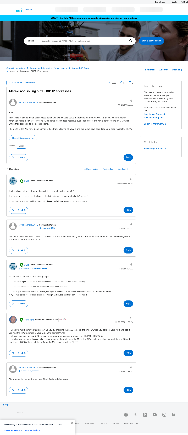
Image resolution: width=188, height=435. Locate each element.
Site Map (115, 423)
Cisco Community (14, 68)
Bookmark (150, 70)
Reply (128, 157)
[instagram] (164, 415)
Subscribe (163, 70)
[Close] (72, 423)
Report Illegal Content (132, 423)
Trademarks (103, 423)
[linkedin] (145, 415)
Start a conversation (151, 41)
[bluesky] (173, 414)
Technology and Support (38, 68)
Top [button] (7, 405)
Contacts (19, 413)
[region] (37, 427)
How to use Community (155, 114)
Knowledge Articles (153, 148)
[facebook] (126, 415)
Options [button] (176, 70)
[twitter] (135, 415)
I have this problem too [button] (23, 138)
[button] (13, 158)
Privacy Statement (12, 430)
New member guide (153, 117)
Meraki (21, 146)
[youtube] (155, 415)
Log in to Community (154, 124)
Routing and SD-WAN (79, 68)
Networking (59, 68)
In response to (47, 228)
